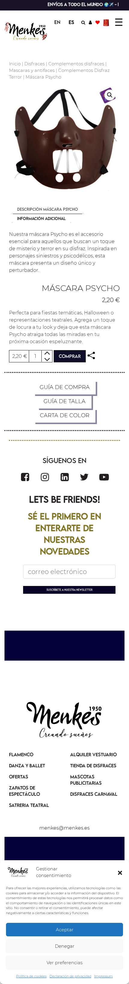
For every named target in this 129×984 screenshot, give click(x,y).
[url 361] (25, 477)
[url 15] (107, 22)
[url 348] (91, 355)
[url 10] (26, 31)
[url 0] (18, 872)
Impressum (103, 976)
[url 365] (104, 477)
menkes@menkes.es (64, 828)
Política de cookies (31, 976)
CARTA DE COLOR (64, 415)
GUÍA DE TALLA (65, 401)
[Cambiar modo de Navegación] (118, 22)
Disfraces (34, 64)
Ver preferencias (64, 962)
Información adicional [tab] (41, 218)
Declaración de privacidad (70, 976)
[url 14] (97, 22)
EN (57, 22)
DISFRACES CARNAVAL (93, 794)
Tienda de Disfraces (93, 765)
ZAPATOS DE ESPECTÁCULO (24, 791)
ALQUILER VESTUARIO (93, 754)
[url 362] (45, 477)
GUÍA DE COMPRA (65, 387)
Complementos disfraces (76, 64)
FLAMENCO (21, 754)
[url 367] (65, 721)
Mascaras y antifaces (32, 70)
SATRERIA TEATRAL (29, 805)
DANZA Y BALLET (27, 765)
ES (71, 22)
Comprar (70, 356)
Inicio (15, 64)
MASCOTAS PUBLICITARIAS (86, 780)
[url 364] (84, 477)
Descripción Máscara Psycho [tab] (47, 209)
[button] (120, 872)
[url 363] (65, 477)
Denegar (64, 946)
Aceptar (65, 929)
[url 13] (90, 22)
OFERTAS (18, 776)
